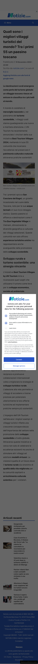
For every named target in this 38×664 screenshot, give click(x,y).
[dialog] (19, 332)
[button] (19, 328)
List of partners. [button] (12, 342)
